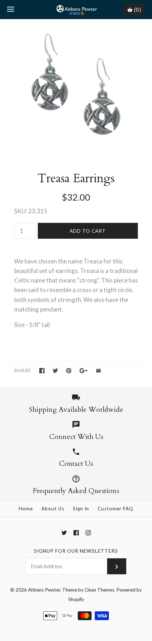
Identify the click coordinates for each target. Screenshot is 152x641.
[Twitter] (64, 532)
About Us (52, 508)
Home (26, 508)
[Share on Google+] (84, 370)
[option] (76, 88)
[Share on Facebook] (42, 370)
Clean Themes (99, 590)
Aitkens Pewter (44, 590)
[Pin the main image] (68, 370)
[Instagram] (88, 532)
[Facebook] (76, 532)
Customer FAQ (115, 508)
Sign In (81, 508)
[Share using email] (98, 370)
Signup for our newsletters (76, 551)
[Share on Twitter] (55, 370)
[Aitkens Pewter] (76, 10)
